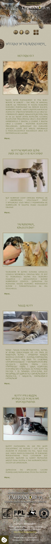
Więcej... (7, 138)
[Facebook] (21, 32)
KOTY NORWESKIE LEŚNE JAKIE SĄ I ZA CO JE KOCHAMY (25, 152)
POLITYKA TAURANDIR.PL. (25, 532)
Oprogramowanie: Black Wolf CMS (25, 540)
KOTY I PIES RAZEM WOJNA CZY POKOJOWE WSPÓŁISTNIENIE (25, 398)
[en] (15, 32)
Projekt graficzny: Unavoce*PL (25, 538)
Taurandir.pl (36, 10)
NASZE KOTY (25, 305)
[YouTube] (27, 32)
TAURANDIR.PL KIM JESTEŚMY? (25, 226)
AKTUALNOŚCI (25, 55)
